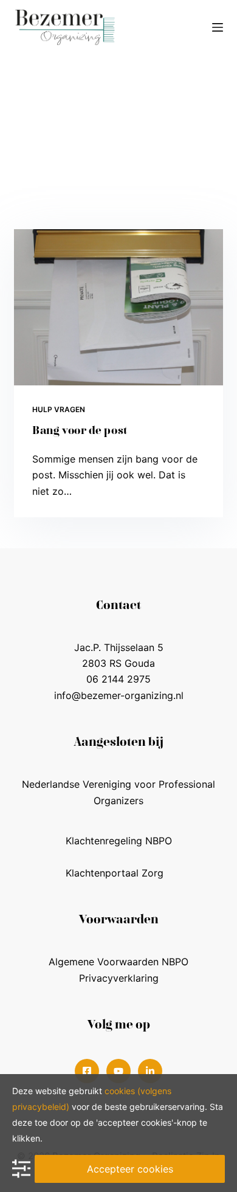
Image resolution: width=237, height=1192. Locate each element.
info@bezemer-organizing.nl (119, 695)
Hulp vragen (58, 409)
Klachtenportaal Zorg (114, 873)
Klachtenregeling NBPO (119, 841)
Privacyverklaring (119, 978)
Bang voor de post (79, 431)
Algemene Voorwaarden (104, 962)
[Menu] (217, 27)
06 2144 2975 (118, 679)
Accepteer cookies (130, 1169)
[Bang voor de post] (118, 307)
